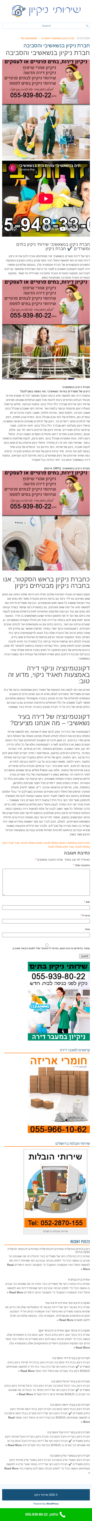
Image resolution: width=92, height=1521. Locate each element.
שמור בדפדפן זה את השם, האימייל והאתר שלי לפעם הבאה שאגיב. (51, 948)
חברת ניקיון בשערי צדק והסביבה (70, 1455)
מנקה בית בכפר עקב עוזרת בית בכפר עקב (64, 1330)
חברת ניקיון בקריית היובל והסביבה (68, 1432)
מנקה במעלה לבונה (54, 842)
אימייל (85, 915)
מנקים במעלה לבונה (32, 842)
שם (87, 901)
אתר (87, 929)
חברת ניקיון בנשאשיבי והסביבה (58, 38)
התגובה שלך (81, 865)
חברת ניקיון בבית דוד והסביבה (71, 1357)
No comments (29, 38)
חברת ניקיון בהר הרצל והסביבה (70, 1381)
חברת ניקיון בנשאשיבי (78, 842)
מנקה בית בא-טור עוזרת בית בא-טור (67, 1302)
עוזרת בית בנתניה (79, 1279)
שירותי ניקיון (41, 1494)
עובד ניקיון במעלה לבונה (61, 846)
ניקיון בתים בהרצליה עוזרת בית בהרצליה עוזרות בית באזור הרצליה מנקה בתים (48, 1250)
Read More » (15, 1292)
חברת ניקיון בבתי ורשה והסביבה (70, 1404)
